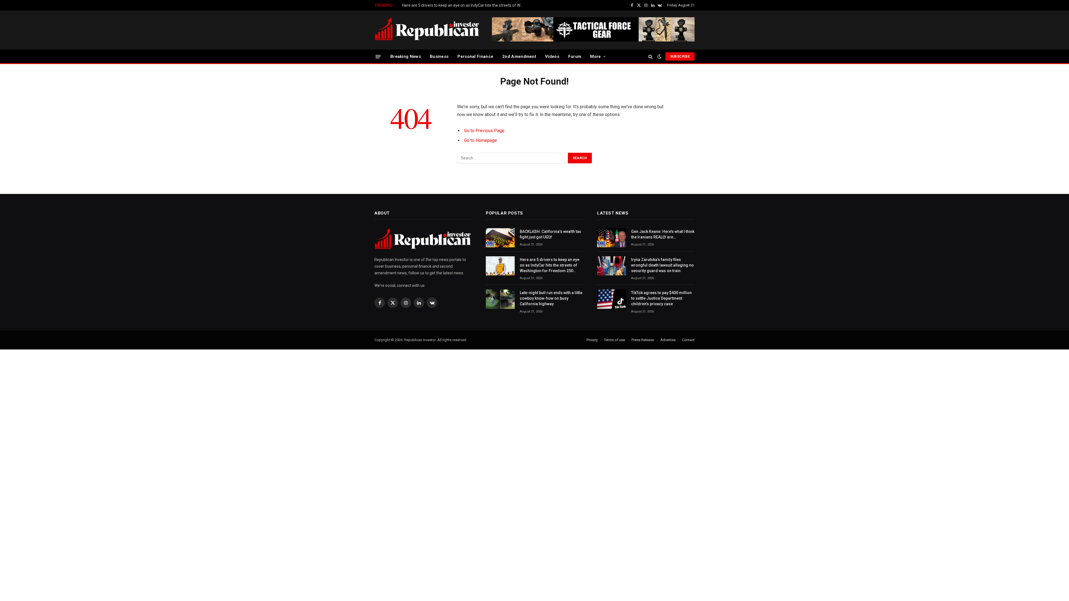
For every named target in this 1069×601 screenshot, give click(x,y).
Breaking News (405, 56)
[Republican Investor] (427, 30)
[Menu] (378, 56)
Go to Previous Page (484, 130)
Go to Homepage (480, 140)
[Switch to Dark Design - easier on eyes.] (659, 56)
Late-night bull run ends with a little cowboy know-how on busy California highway (551, 298)
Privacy (592, 340)
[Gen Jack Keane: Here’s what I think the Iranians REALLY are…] (611, 237)
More (595, 56)
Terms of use (614, 340)
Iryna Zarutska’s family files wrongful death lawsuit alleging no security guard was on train (662, 265)
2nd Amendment (519, 56)
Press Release (642, 340)
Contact (688, 340)
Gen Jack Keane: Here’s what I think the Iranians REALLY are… (662, 234)
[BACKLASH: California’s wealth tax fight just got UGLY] (500, 237)
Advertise (668, 340)
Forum (575, 56)
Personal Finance (475, 56)
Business (439, 56)
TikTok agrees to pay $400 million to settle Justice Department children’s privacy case (661, 298)
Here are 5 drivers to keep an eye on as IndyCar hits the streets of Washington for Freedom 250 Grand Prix (465, 5)
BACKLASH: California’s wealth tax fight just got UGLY (550, 234)
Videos (552, 56)
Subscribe (680, 56)
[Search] (650, 56)
